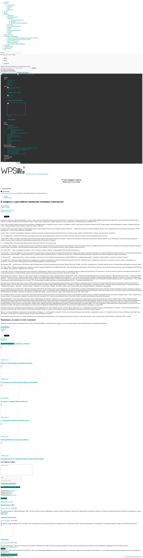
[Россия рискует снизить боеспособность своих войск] (10, 377)
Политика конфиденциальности (133, 556)
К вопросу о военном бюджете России (14, 401)
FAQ (8, 8)
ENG (5, 60)
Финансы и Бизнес (12, 17)
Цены (5, 12)
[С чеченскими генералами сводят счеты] (10, 415)
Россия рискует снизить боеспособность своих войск (19, 382)
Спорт (9, 29)
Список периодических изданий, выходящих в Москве (22, 37)
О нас (5, 3)
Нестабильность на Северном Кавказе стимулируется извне (22, 459)
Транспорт (10, 18)
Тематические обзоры (15, 100)
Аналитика (11, 119)
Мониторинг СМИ (14, 92)
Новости (6, 14)
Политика (10, 24)
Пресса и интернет (12, 42)
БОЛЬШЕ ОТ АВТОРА (22, 343)
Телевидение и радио (13, 40)
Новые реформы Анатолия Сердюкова (15, 439)
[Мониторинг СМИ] (13, 87)
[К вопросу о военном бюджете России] (10, 396)
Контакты (7, 45)
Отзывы (9, 6)
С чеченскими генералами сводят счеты (15, 420)
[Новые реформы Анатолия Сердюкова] (10, 435)
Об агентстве (11, 5)
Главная (6, 2)
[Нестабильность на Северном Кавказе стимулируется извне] (10, 454)
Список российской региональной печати (19, 39)
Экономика (10, 15)
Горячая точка (8, 197)
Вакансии (10, 9)
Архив (9, 33)
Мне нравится (11, 490)
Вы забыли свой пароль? (8, 69)
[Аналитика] (16, 114)
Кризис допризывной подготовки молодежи (16, 363)
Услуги (6, 11)
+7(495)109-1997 (8, 46)
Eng (5, 49)
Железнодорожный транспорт (19, 23)
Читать (10, 492)
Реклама (9, 27)
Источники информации (11, 36)
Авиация (13, 21)
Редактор (5, 205)
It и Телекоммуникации (14, 26)
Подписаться (12, 495)
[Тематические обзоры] (10, 95)
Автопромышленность (17, 20)
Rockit (11, 556)
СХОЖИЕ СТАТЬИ (7, 343)
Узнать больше (5, 326)
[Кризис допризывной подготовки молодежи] (10, 358)
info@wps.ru (7, 48)
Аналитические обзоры (14, 30)
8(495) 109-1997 (7, 188)
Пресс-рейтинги (8, 35)
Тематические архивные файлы (16, 43)
